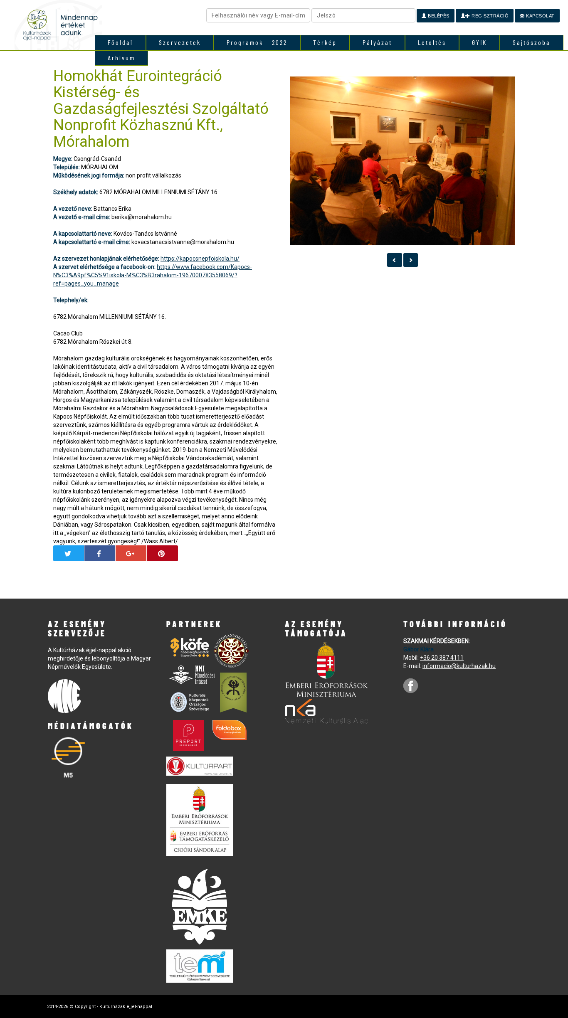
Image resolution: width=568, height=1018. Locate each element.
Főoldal (120, 42)
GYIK (479, 42)
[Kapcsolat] (394, 260)
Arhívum (121, 58)
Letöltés (432, 42)
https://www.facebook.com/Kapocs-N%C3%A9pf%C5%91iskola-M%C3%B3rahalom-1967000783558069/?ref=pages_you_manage (152, 275)
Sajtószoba (532, 42)
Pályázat (377, 42)
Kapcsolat (540, 15)
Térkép (325, 42)
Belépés (438, 15)
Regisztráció (489, 15)
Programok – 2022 (257, 42)
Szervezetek (180, 42)
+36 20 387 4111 (442, 657)
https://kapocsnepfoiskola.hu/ (200, 258)
